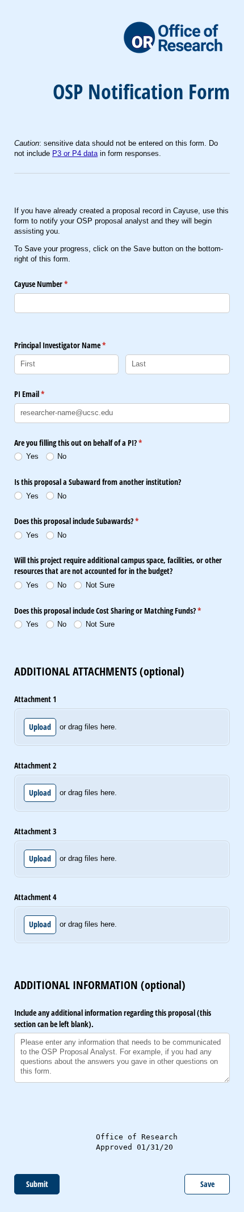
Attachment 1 (35, 699)
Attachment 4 (35, 897)
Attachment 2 (35, 765)
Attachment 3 (35, 831)
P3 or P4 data (75, 153)
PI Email (42, 393)
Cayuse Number (54, 283)
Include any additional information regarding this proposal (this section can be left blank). (112, 1018)
